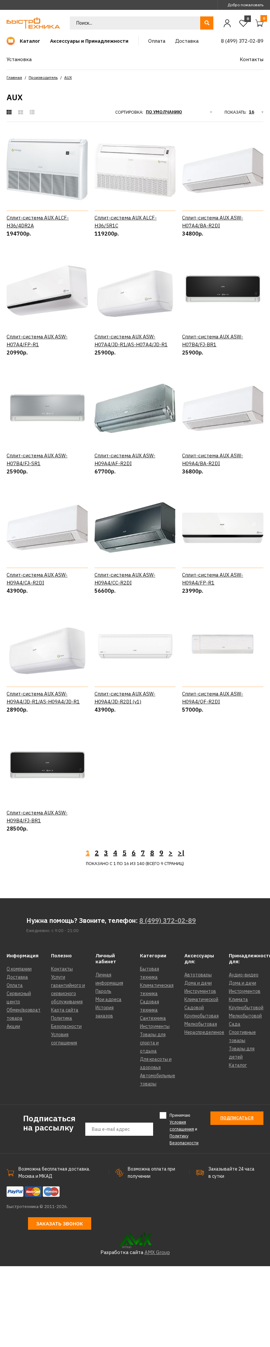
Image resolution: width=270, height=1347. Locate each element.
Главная (14, 77)
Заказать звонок (59, 1224)
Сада (234, 1024)
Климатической (201, 999)
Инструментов (200, 991)
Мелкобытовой (245, 1016)
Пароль (103, 991)
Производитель (43, 77)
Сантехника (153, 1018)
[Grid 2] (20, 112)
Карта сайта (64, 1010)
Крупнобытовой (246, 1008)
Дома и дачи (198, 983)
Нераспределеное (204, 1032)
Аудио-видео (243, 975)
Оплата (15, 985)
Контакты (62, 969)
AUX (68, 77)
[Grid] (9, 112)
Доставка (17, 977)
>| (181, 852)
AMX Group (157, 1252)
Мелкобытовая (200, 1024)
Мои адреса (108, 999)
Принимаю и (184, 1128)
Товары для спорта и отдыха (153, 1043)
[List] (32, 112)
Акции (13, 1026)
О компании (19, 969)
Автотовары (198, 975)
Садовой (194, 1008)
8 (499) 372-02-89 (167, 920)
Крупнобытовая (201, 1016)
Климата (238, 999)
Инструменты (155, 1026)
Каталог (238, 1065)
